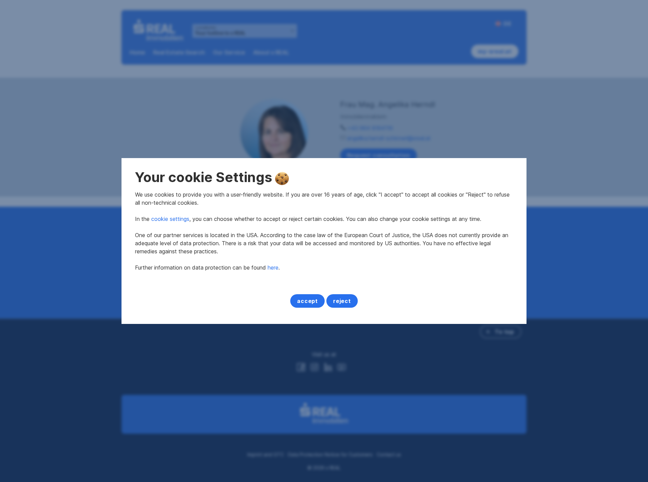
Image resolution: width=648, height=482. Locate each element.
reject (342, 301)
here (273, 267)
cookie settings (170, 218)
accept (307, 301)
